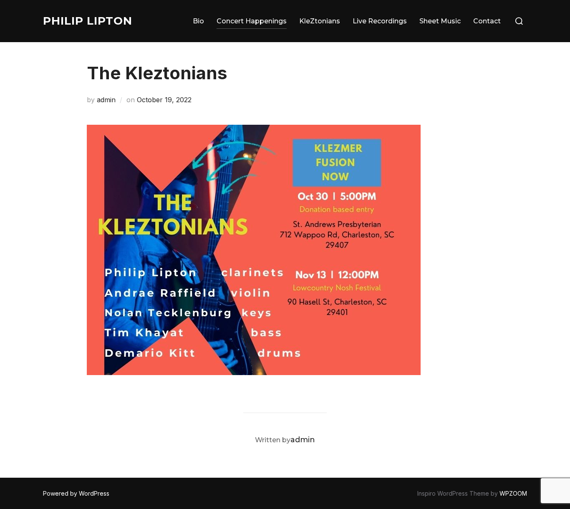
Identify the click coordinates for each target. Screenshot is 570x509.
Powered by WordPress (76, 493)
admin (106, 100)
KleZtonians (319, 21)
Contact (487, 21)
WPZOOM (513, 493)
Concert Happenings (252, 21)
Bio (198, 21)
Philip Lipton (87, 21)
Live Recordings (380, 21)
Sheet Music (440, 21)
